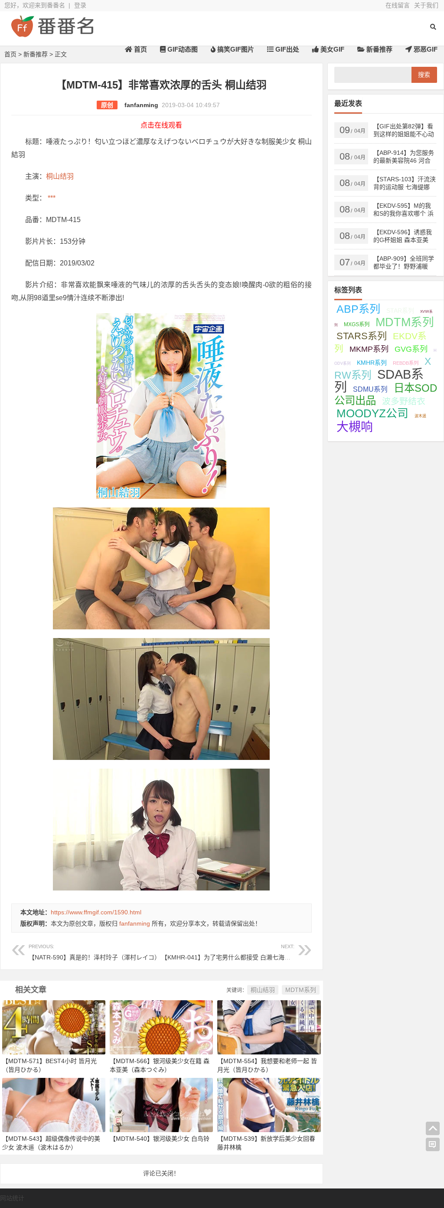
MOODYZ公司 (372, 413)
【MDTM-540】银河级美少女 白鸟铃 (159, 1138)
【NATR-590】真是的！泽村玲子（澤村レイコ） (94, 952)
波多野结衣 (403, 401)
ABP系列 (358, 309)
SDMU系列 (370, 389)
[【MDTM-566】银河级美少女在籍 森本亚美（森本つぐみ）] (161, 1026)
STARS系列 (361, 336)
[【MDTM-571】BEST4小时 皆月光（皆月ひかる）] (53, 1026)
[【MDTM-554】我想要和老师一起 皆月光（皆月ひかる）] (268, 1026)
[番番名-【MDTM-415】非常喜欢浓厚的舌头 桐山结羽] (52, 33)
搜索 (424, 74)
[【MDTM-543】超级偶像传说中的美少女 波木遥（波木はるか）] (53, 1104)
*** (51, 198)
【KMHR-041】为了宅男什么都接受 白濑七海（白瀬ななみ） (244, 952)
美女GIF (331, 49)
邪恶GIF (424, 49)
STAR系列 (400, 310)
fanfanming (141, 104)
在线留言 (397, 5)
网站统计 (12, 1198)
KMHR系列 (372, 363)
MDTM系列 (300, 989)
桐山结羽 (60, 176)
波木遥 (420, 416)
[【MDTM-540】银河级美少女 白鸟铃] (161, 1104)
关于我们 (426, 5)
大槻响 (354, 427)
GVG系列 (411, 349)
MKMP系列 (368, 349)
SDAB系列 (379, 380)
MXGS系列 (356, 324)
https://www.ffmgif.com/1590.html (96, 912)
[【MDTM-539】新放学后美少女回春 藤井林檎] (268, 1104)
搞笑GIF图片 (234, 49)
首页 (139, 49)
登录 (80, 5)
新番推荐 (378, 49)
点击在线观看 (161, 125)
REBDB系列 (405, 363)
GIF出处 (286, 49)
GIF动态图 (182, 49)
